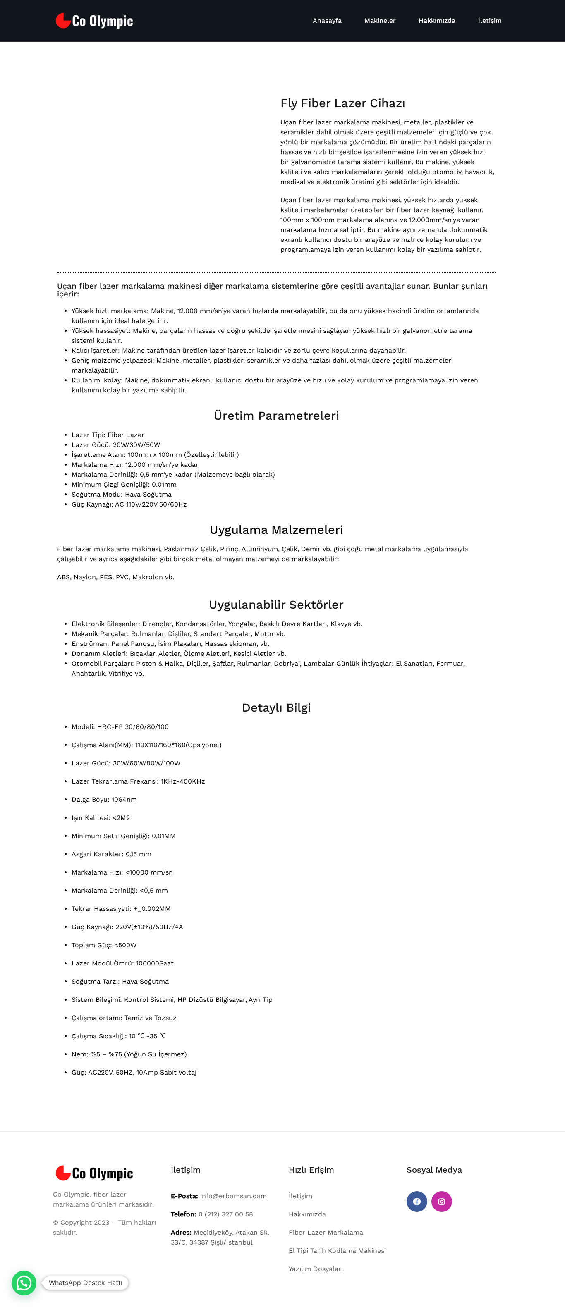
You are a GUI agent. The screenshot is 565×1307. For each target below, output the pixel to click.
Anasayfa (327, 20)
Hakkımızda (437, 20)
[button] (24, 1283)
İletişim (490, 20)
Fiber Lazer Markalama (326, 1232)
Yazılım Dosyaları (316, 1269)
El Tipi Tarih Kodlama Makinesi (337, 1250)
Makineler (380, 20)
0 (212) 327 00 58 (226, 1214)
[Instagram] (441, 1201)
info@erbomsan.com (233, 1196)
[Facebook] (417, 1201)
